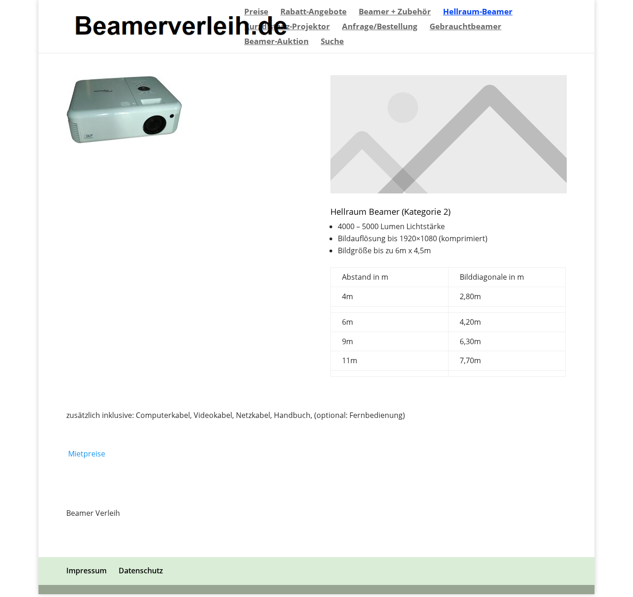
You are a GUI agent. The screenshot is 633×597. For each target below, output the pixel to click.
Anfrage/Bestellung (380, 27)
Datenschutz (141, 570)
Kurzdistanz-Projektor (287, 27)
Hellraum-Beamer (478, 12)
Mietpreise (86, 454)
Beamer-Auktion (276, 42)
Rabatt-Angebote (313, 12)
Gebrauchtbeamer (465, 27)
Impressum (86, 570)
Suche (332, 42)
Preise (256, 12)
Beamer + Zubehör (395, 12)
